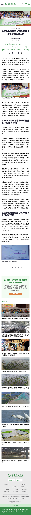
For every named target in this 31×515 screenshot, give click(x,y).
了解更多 (4, 512)
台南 (26, 44)
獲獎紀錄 (15, 491)
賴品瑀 (17, 41)
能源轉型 (23, 47)
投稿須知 (24, 489)
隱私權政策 (6, 491)
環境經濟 (26, 49)
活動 (15, 485)
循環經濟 (17, 47)
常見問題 (7, 489)
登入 (29, 3)
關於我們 (24, 485)
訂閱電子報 (11, 480)
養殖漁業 (13, 49)
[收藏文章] (9, 53)
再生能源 (19, 49)
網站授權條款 (24, 487)
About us (6, 487)
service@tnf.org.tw (18, 501)
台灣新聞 (18, 39)
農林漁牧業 (6, 49)
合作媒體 (15, 489)
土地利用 (21, 44)
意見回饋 (24, 491)
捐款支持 (19, 480)
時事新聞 (12, 39)
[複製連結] (21, 53)
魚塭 (6, 47)
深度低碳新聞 (13, 44)
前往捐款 (15, 294)
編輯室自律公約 (15, 487)
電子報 (23, 3)
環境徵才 (7, 485)
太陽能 (11, 47)
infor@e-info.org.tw (18, 502)
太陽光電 (6, 44)
